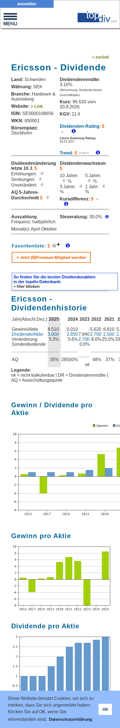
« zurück (100, 57)
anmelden (26, 3)
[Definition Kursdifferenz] (64, 204)
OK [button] (105, 709)
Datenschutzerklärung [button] (70, 719)
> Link (37, 106)
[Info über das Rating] (71, 131)
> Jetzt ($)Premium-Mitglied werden (51, 257)
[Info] (95, 153)
